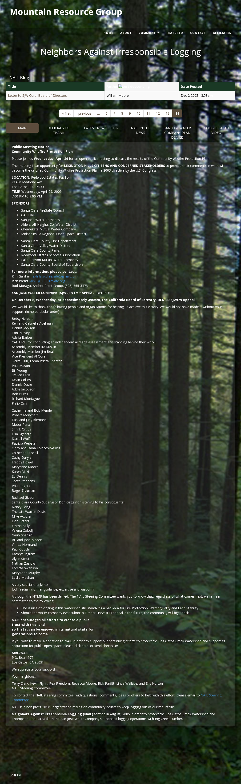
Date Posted (191, 86)
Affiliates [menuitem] (222, 33)
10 (139, 113)
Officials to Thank (58, 130)
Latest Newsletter (101, 128)
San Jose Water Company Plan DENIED (177, 133)
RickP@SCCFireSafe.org (47, 281)
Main (22, 128)
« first (66, 113)
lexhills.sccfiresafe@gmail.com (55, 276)
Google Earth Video (216, 130)
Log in (15, 775)
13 (167, 113)
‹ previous (83, 113)
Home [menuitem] (108, 33)
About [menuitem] (126, 33)
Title (12, 86)
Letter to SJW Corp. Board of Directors (37, 95)
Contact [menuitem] (198, 33)
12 (158, 113)
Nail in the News (140, 130)
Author (112, 86)
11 (148, 113)
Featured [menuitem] (174, 33)
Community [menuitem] (149, 33)
